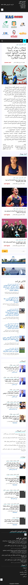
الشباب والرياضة (23, 572)
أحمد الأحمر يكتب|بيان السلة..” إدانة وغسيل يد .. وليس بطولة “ (11, 380)
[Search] (2, 41)
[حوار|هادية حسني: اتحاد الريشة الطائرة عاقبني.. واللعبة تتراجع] (23, 521)
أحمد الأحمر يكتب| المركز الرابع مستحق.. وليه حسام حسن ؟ (11, 368)
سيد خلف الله (14, 498)
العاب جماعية (13, 377)
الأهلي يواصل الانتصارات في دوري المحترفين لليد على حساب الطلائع (8, 146)
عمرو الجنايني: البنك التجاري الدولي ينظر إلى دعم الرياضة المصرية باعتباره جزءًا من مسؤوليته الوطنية (15, 541)
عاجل (17, 44)
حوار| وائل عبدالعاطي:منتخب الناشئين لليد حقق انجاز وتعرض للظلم (11, 493)
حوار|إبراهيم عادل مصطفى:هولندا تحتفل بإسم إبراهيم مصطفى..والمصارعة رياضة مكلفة (11, 507)
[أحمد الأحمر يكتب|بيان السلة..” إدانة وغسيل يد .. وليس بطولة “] (23, 380)
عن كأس (25, 576)
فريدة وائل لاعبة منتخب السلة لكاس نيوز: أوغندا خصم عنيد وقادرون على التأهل (12, 480)
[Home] (24, 41)
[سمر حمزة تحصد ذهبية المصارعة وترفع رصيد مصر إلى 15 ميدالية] (14, 197)
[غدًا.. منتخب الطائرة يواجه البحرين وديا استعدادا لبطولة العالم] (23, 405)
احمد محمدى (7, 62)
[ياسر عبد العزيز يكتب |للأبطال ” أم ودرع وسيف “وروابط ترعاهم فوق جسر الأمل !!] (23, 418)
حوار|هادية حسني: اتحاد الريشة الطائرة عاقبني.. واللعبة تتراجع (11, 520)
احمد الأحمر (14, 372)
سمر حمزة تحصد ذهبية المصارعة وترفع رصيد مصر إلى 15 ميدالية (15, 211)
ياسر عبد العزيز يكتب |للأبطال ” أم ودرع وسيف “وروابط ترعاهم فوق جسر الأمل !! (11, 417)
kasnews (15, 423)
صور (26, 570)
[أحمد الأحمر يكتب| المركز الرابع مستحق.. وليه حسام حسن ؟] (23, 368)
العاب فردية (21, 44)
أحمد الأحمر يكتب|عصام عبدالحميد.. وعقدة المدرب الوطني (11, 392)
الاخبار (25, 44)
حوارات (11, 460)
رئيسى (17, 177)
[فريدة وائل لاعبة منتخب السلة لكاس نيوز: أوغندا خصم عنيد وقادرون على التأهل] (23, 479)
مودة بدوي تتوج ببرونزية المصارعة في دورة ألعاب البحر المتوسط (15, 180)
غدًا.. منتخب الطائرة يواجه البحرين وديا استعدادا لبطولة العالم (11, 404)
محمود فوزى (23, 557)
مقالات (10, 365)
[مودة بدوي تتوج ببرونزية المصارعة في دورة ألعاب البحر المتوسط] (14, 166)
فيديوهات (25, 567)
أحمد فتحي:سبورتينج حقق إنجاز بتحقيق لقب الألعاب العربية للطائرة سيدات (20, 146)
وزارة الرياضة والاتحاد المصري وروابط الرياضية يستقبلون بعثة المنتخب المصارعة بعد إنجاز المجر (15, 551)
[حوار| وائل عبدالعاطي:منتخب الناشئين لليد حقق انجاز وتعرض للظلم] (23, 494)
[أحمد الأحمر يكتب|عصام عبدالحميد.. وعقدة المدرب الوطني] (23, 393)
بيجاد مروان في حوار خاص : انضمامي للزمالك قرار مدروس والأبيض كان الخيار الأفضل (11, 464)
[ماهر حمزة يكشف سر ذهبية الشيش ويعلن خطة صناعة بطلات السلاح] (14, 228)
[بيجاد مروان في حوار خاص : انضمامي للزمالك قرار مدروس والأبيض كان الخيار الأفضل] (23, 465)
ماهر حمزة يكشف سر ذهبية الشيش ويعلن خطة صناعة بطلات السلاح (14, 242)
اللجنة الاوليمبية (23, 574)
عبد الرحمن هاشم (13, 409)
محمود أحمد (7, 183)
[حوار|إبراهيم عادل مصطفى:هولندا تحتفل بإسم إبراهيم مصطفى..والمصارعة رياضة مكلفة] (23, 508)
